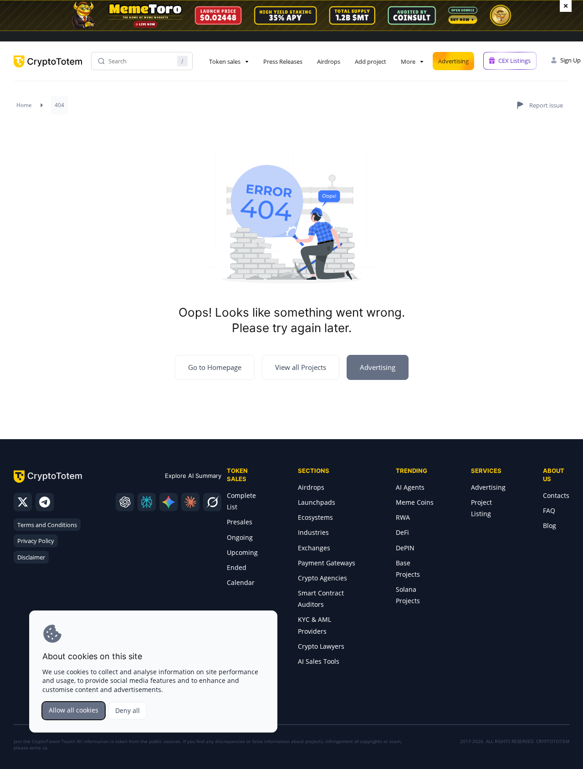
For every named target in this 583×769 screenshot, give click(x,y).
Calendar (241, 582)
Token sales (224, 61)
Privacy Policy (35, 541)
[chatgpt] (125, 502)
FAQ (549, 510)
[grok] (212, 502)
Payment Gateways (326, 563)
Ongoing (240, 537)
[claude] (190, 502)
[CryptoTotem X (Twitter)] (23, 502)
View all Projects (300, 367)
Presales (239, 522)
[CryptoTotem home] (48, 69)
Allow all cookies (73, 710)
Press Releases (282, 61)
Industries (313, 532)
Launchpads (316, 502)
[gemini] (168, 502)
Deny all (127, 710)
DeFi (402, 532)
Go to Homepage (214, 367)
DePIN (405, 547)
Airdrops (328, 61)
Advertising (453, 61)
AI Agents (410, 487)
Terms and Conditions (47, 525)
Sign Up (570, 60)
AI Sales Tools (318, 661)
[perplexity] (147, 502)
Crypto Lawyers (321, 646)
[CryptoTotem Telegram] (45, 502)
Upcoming (242, 552)
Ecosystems (315, 517)
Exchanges (314, 547)
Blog (549, 525)
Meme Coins (415, 502)
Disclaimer (31, 557)
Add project (370, 61)
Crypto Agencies (322, 578)
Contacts (556, 495)
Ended (236, 567)
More (408, 61)
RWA (403, 517)
